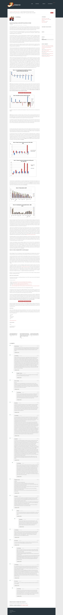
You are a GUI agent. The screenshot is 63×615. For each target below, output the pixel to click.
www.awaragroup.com (12, 611)
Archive (43, 38)
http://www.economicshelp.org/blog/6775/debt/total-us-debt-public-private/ (22, 284)
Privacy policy (11, 610)
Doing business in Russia (16, 11)
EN (54, 2)
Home (32, 3)
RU (53, 2)
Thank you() (17, 352)
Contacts (44, 3)
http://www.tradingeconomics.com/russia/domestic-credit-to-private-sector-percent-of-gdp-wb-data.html (25, 285)
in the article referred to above (25, 266)
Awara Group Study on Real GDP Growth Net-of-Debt (20, 23)
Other (42, 20)
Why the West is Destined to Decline (31, 234)
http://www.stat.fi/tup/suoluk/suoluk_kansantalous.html (25, 282)
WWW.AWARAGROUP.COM (13, 320)
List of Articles (50, 3)
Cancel (26, 605)
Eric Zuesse (23, 605)
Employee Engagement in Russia (46, 19)
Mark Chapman (44, 45)
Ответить (38, 355)
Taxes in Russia (44, 22)
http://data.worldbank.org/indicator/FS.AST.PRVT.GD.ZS (21, 283)
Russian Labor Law (44, 21)
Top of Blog (37, 3)
